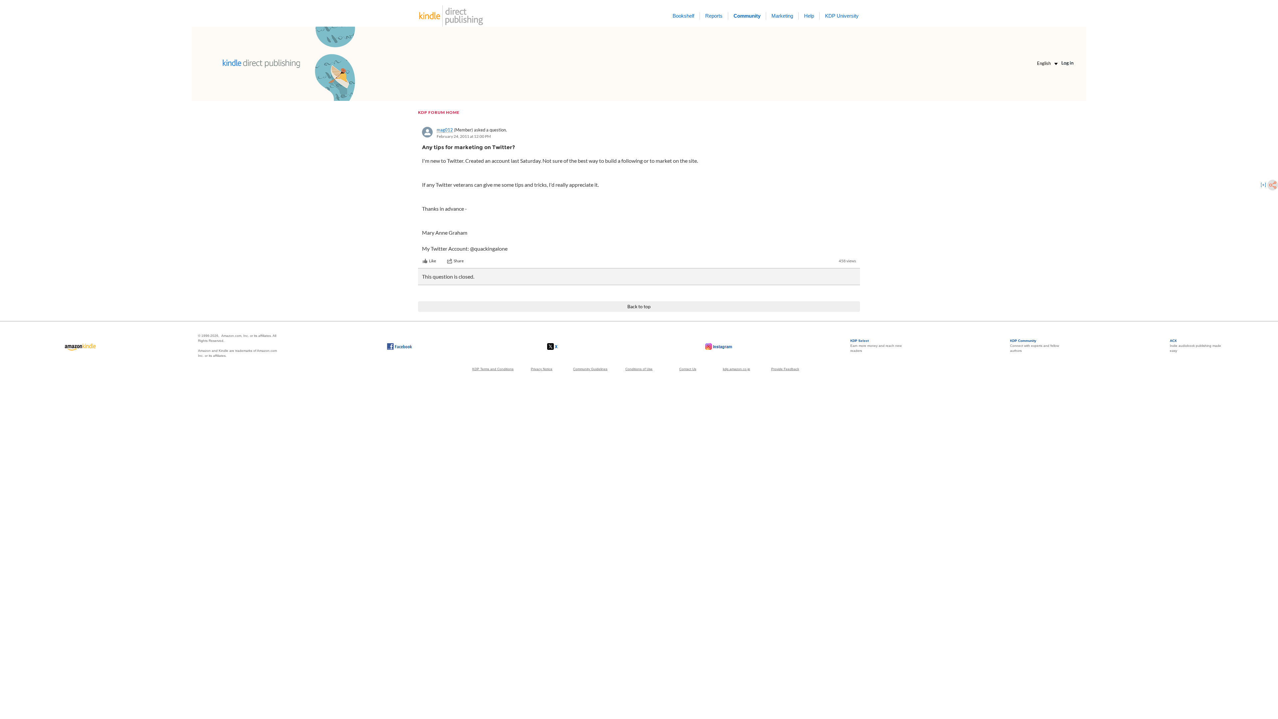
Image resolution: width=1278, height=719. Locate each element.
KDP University (842, 16)
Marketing (782, 16)
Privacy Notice (541, 369)
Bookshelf (683, 16)
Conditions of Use (639, 369)
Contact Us (687, 369)
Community (747, 16)
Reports (714, 16)
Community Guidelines (590, 369)
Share (459, 260)
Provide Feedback (785, 369)
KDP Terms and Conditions (493, 369)
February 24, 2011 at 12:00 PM (464, 136)
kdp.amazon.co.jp (736, 369)
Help (809, 16)
